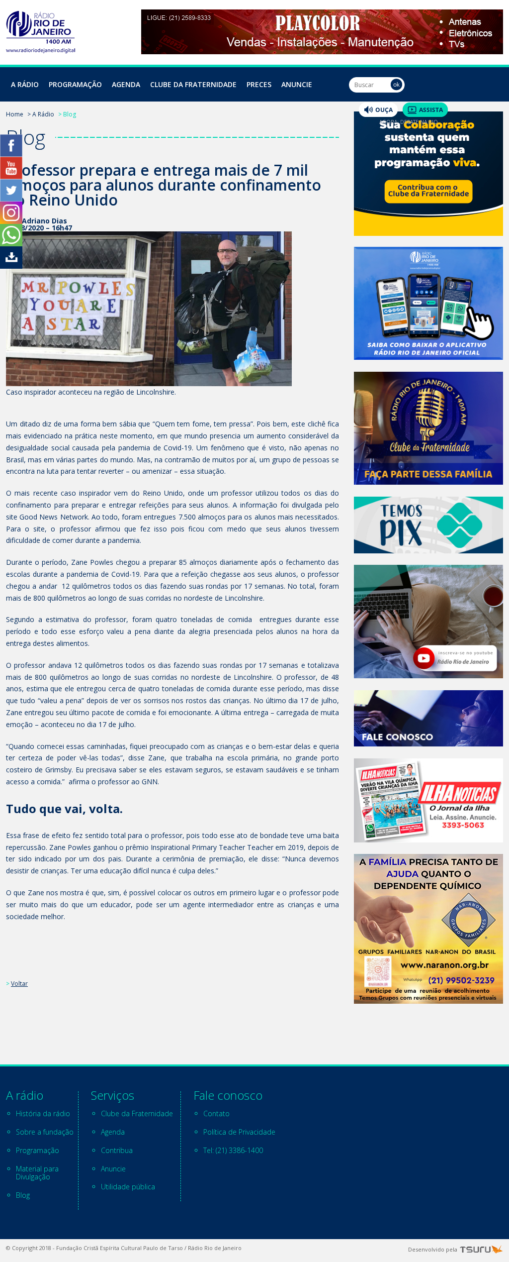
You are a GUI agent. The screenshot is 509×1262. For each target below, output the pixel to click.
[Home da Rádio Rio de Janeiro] (40, 50)
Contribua (117, 1150)
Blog (23, 1195)
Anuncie (296, 84)
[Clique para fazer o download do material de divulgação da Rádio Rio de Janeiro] (11, 266)
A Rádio (25, 84)
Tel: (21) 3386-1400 (233, 1150)
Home (14, 114)
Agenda (126, 84)
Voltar (19, 983)
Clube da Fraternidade (193, 84)
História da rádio (43, 1113)
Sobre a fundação (45, 1132)
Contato (216, 1113)
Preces (259, 84)
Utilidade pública (128, 1186)
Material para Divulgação (37, 1173)
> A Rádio (40, 114)
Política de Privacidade (239, 1132)
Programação (75, 84)
